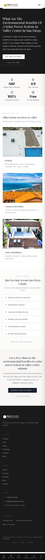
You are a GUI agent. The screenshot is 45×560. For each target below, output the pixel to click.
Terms (22, 542)
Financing (6, 449)
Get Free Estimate (13, 56)
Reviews (6, 477)
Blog (4, 480)
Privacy (14, 542)
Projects (6, 473)
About (5, 470)
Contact (5, 453)
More (4, 456)
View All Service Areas (21, 342)
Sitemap (30, 542)
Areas (5, 446)
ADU (4, 442)
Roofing (5, 439)
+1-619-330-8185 (12, 62)
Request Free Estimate (21, 390)
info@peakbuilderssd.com (15, 501)
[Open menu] (39, 5)
